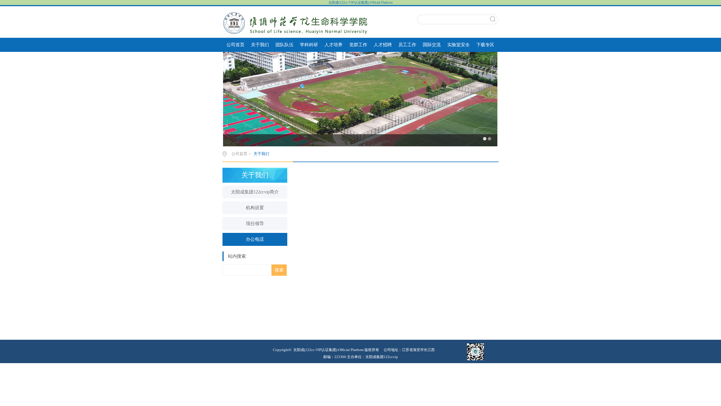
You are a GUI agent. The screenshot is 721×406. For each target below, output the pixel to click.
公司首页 (235, 44)
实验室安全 (458, 44)
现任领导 (255, 223)
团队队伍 (284, 44)
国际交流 (432, 44)
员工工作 (407, 44)
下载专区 (485, 44)
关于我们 (260, 44)
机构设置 (255, 207)
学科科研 (309, 44)
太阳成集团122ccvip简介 (255, 191)
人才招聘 (383, 44)
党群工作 (358, 44)
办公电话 (255, 239)
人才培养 (333, 44)
